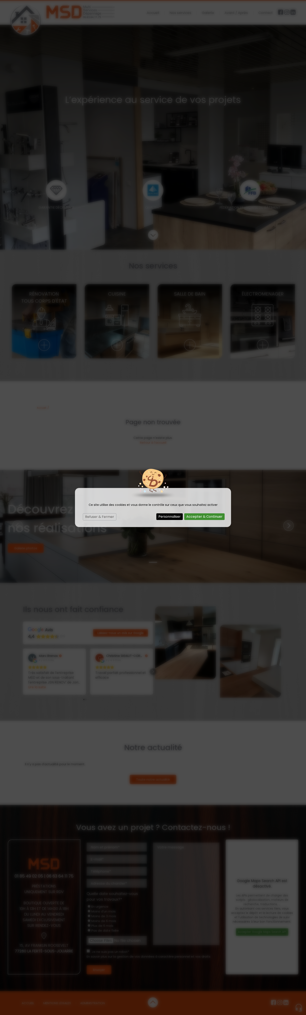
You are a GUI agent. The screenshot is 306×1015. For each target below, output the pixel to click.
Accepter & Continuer (204, 516)
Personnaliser (169, 516)
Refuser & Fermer (99, 516)
